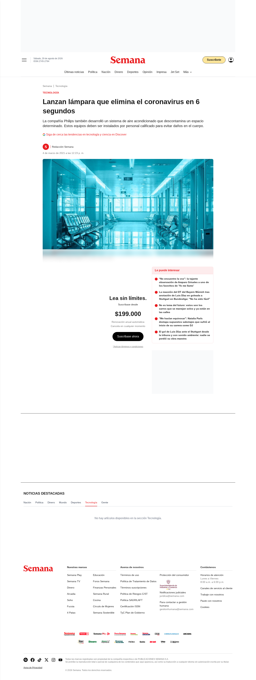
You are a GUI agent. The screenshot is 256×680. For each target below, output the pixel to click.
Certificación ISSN (130, 606)
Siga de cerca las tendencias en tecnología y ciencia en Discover (86, 134)
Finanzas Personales (104, 587)
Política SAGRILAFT (131, 600)
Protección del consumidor (174, 575)
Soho (70, 600)
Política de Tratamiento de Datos (138, 581)
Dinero (70, 587)
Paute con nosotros (211, 600)
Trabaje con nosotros (212, 594)
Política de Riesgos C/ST (134, 593)
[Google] (26, 660)
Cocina (97, 600)
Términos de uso (129, 575)
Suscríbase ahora (128, 336)
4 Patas (71, 612)
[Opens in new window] (32, 660)
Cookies (204, 607)
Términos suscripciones (133, 587)
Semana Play (74, 575)
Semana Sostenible (103, 612)
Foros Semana (101, 581)
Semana (47, 86)
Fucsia (70, 606)
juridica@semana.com (172, 596)
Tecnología (61, 86)
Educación (98, 575)
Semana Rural (101, 593)
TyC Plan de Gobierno (132, 612)
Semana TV (73, 581)
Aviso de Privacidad (37, 667)
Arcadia (71, 593)
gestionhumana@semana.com (176, 609)
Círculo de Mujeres (103, 606)
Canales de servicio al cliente (216, 588)
